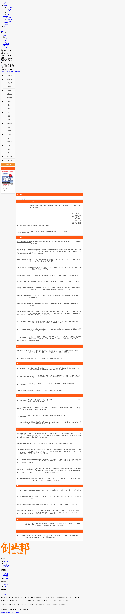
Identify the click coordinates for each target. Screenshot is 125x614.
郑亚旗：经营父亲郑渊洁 (23, 311)
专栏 (9, 119)
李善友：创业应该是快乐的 (24, 504)
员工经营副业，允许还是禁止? (38, 225)
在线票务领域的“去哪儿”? (24, 478)
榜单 (4, 28)
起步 (9, 112)
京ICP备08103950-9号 (50, 597)
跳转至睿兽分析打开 (6, 612)
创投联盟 (8, 21)
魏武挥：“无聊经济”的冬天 (24, 496)
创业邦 (2, 72)
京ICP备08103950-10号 (61, 597)
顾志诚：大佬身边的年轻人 (24, 288)
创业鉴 (9, 90)
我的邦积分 (6, 44)
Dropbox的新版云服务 (23, 384)
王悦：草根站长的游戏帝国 (24, 242)
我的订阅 (5, 45)
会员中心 (5, 42)
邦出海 (8, 14)
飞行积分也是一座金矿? (23, 449)
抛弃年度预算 (20, 358)
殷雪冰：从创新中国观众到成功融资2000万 (28, 459)
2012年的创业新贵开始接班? (24, 321)
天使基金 (8, 10)
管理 (9, 108)
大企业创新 (9, 19)
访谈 (9, 138)
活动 (4, 26)
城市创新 (8, 17)
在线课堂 (8, 9)
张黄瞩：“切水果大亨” (23, 337)
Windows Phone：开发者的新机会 (26, 524)
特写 (9, 149)
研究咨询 (5, 23)
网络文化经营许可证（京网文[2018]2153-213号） (58, 600)
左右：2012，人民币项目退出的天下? (26, 510)
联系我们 (5, 563)
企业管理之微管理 (21, 400)
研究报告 (5, 578)
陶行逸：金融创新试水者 (23, 267)
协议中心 (5, 594)
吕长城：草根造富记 (22, 275)
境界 (9, 153)
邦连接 (5, 3)
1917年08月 (17, 72)
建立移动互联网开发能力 (23, 368)
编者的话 (9, 75)
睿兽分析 (5, 24)
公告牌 (9, 134)
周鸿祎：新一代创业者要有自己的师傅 (27, 250)
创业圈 (9, 130)
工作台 (5, 40)
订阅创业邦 (8, 164)
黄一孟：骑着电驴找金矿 (23, 259)
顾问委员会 (6, 565)
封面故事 (9, 79)
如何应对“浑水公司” (22, 350)
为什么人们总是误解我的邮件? (25, 376)
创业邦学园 (9, 7)
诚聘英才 (5, 566)
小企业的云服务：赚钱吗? (24, 232)
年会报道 (9, 156)
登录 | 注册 (6, 35)
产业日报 (5, 575)
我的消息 (5, 47)
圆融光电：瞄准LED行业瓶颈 (24, 443)
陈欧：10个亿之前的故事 (23, 303)
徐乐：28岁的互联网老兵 (23, 329)
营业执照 (55, 604)
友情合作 (5, 586)
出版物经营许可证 (62, 604)
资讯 (4, 2)
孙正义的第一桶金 (21, 535)
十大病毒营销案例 (21, 416)
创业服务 (5, 5)
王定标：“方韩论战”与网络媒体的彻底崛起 (28, 490)
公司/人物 (9, 94)
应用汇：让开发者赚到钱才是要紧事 (26, 469)
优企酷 (8, 12)
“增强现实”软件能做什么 (23, 390)
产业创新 (5, 16)
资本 (9, 101)
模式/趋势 (9, 97)
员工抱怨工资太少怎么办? (24, 225)
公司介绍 (5, 561)
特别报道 (9, 83)
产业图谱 (5, 576)
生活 (9, 116)
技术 (9, 105)
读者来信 (9, 123)
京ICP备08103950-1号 (39, 597)
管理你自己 (20, 408)
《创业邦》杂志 (9, 72)
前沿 (9, 86)
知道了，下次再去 (16, 612)
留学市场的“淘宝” (21, 434)
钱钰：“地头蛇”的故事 (23, 295)
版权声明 (5, 592)
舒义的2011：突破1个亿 (23, 281)
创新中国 (9, 141)
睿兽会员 (5, 573)
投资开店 (9, 160)
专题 (9, 145)
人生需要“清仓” (21, 422)
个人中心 (5, 38)
